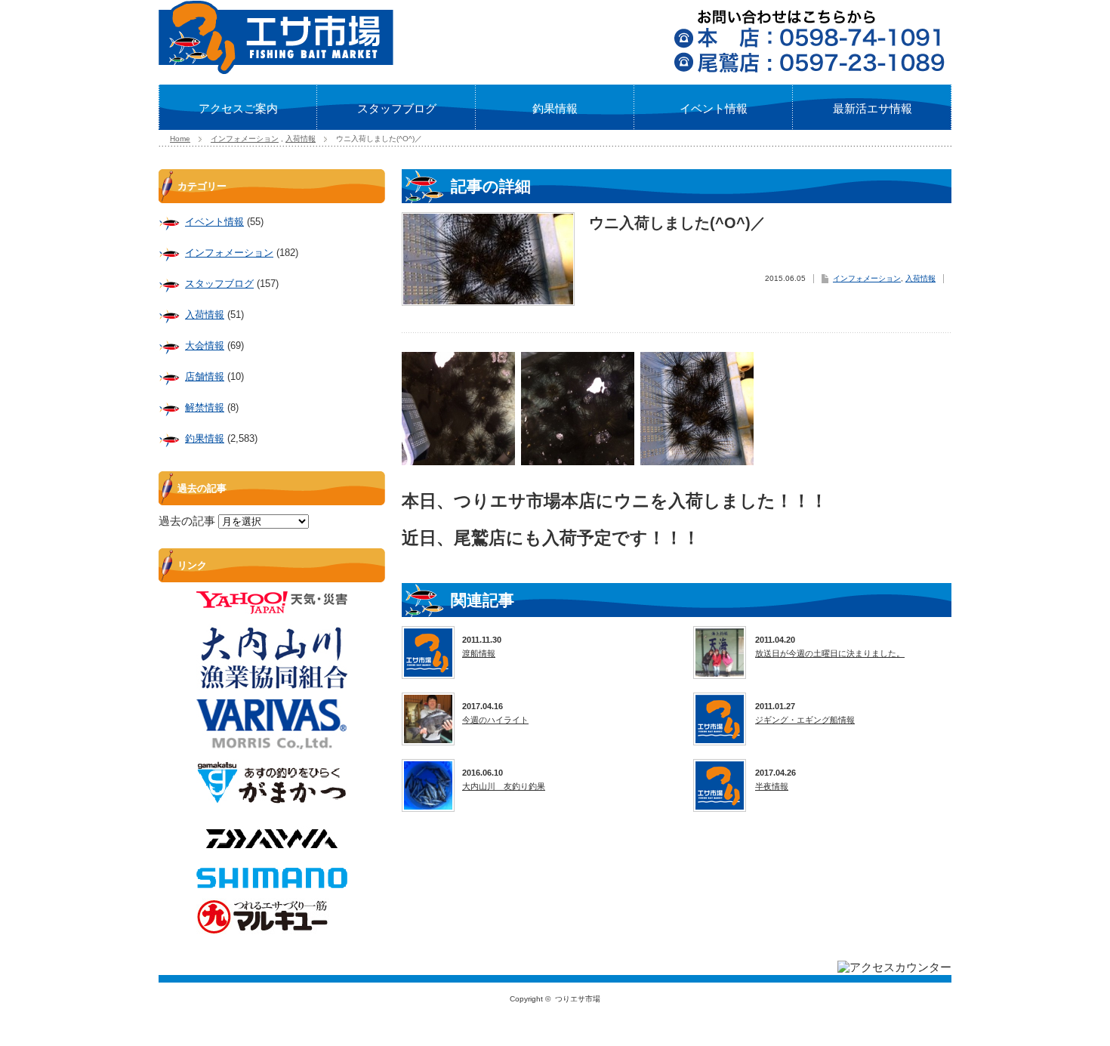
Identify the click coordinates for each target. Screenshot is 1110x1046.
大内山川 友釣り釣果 (503, 786)
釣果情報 (555, 108)
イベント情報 (714, 108)
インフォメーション (245, 138)
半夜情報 (771, 786)
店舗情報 (204, 376)
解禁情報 (204, 407)
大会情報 (204, 345)
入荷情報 (300, 138)
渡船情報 (478, 653)
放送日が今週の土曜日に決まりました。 (830, 653)
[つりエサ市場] (276, 69)
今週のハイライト (495, 719)
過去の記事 (187, 520)
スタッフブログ (396, 108)
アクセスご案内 (238, 108)
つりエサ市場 (577, 999)
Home (180, 138)
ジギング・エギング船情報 (805, 719)
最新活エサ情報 (872, 108)
